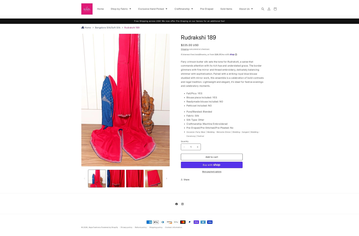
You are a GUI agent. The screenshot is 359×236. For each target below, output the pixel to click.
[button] (263, 9)
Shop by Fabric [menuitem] (119, 8)
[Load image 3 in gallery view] (135, 178)
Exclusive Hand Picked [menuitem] (151, 8)
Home (88, 27)
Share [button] (186, 179)
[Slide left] (84, 178)
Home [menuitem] (100, 8)
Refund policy (141, 227)
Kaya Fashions (95, 227)
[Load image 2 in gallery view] (116, 178)
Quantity (184, 141)
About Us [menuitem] (244, 8)
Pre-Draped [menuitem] (206, 8)
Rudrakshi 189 (131, 27)
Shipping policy (156, 227)
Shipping (185, 49)
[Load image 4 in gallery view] (154, 178)
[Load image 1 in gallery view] (97, 178)
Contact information (173, 227)
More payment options (211, 172)
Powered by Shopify (109, 227)
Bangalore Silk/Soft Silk (107, 27)
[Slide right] (167, 178)
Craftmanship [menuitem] (182, 8)
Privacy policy (126, 227)
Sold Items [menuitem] (226, 8)
